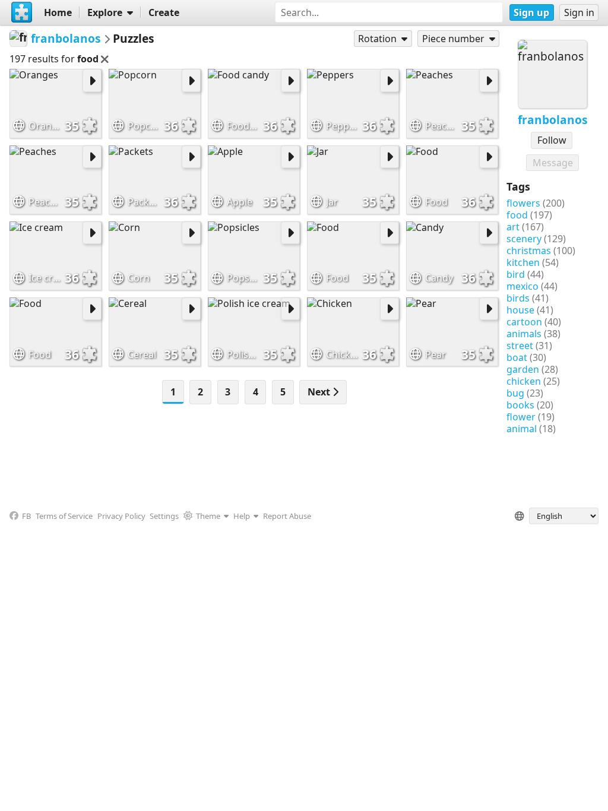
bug (515, 393)
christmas (528, 250)
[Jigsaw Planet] (22, 12)
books (520, 404)
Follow (551, 140)
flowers (523, 203)
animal (521, 428)
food (517, 214)
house (520, 309)
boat (516, 357)
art (513, 226)
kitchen (523, 262)
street (519, 345)
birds (518, 298)
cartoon (524, 321)
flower (521, 416)
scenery (524, 238)
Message (553, 162)
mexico (522, 286)
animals (524, 333)
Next (320, 391)
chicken (523, 381)
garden (522, 369)
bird (515, 274)
